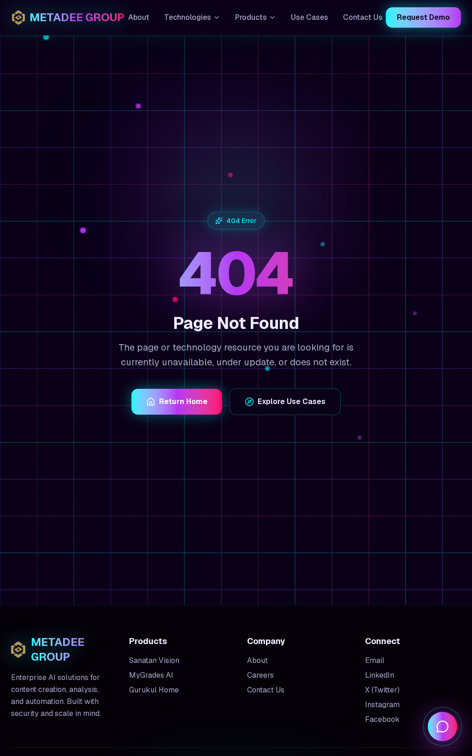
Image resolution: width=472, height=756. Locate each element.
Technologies (187, 17)
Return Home (183, 401)
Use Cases (309, 17)
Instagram (382, 704)
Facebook (382, 719)
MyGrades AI (151, 675)
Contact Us (363, 17)
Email (374, 660)
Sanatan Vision (154, 660)
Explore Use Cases (291, 401)
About (138, 17)
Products (251, 17)
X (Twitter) (382, 690)
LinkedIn (379, 675)
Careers (260, 675)
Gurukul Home (154, 690)
